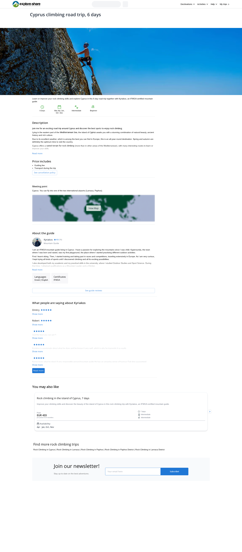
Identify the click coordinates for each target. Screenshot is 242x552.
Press (55, 516)
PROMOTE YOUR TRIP (168, 503)
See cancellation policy (44, 172)
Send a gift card (60, 528)
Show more (37, 314)
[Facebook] (123, 510)
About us (57, 504)
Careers (56, 522)
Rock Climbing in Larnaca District (150, 449)
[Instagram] (130, 510)
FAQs (89, 516)
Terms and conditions (96, 522)
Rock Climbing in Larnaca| (69, 449)
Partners (57, 510)
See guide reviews (93, 290)
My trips (223, 4)
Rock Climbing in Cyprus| (44, 449)
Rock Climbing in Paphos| (92, 449)
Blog (123, 504)
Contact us (92, 509)
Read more (37, 153)
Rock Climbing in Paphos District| (120, 449)
